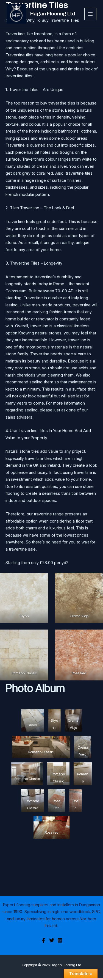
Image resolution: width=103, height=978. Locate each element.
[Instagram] (59, 940)
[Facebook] (43, 940)
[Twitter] (51, 940)
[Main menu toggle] (90, 14)
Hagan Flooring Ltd (52, 14)
